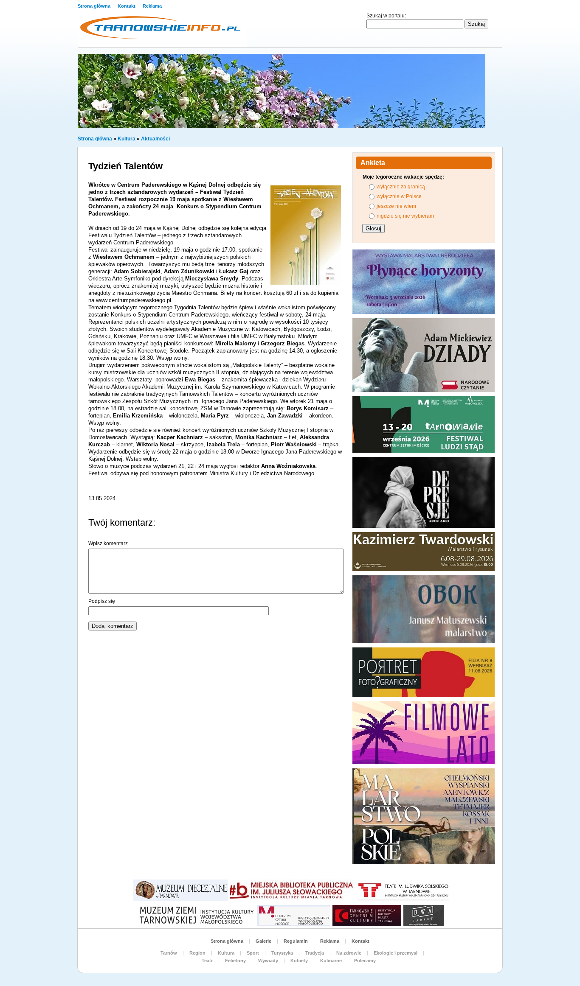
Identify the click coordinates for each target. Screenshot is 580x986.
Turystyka (282, 952)
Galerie (263, 941)
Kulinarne (331, 960)
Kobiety (299, 960)
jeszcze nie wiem (396, 206)
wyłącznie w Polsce (399, 196)
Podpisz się (101, 601)
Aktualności (155, 139)
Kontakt (127, 5)
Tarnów (168, 952)
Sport (253, 952)
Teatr (207, 960)
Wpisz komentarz (108, 543)
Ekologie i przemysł (395, 952)
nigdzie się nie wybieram (405, 216)
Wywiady (268, 960)
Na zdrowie (348, 952)
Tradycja (314, 952)
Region (197, 952)
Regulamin (296, 941)
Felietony (235, 960)
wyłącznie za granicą (401, 187)
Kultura (126, 139)
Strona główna (95, 5)
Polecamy (365, 960)
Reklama (152, 5)
